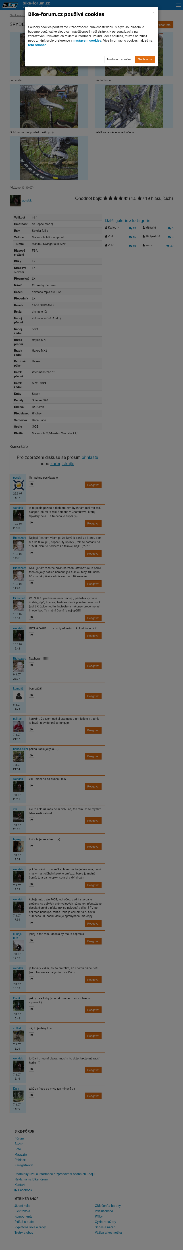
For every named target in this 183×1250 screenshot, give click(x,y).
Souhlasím (145, 59)
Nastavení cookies (119, 59)
